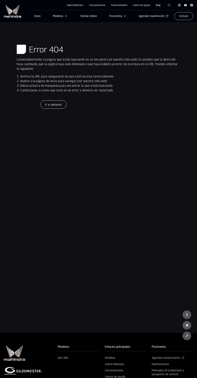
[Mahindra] (14, 353)
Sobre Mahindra (75, 5)
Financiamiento (119, 5)
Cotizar (183, 16)
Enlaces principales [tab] (117, 347)
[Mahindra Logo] (12, 11)
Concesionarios (97, 5)
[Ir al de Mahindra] (179, 5)
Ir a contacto (53, 104)
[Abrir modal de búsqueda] (169, 5)
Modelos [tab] (63, 347)
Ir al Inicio (28, 104)
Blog (158, 5)
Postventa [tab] (159, 347)
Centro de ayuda (141, 5)
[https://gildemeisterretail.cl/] (23, 371)
